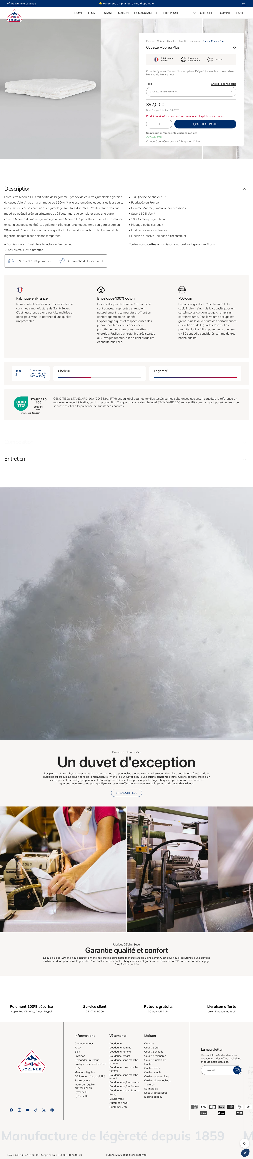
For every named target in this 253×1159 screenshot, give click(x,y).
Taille (191, 83)
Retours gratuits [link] (158, 1006)
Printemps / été (118, 1107)
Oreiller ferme (152, 1068)
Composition (19, 442)
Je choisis (210, 1140)
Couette (149, 1043)
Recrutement (82, 1080)
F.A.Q (78, 1047)
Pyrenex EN (81, 1092)
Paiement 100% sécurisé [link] (31, 1006)
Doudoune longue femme (124, 1090)
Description (17, 188)
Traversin (149, 1084)
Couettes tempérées (189, 41)
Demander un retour (87, 1060)
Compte (225, 13)
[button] (77, 13)
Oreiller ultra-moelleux (157, 1080)
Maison (123, 13)
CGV (77, 1068)
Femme (92, 13)
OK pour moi (236, 1140)
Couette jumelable (155, 1060)
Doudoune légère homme (124, 1082)
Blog (77, 1051)
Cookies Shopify (186, 1115)
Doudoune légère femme (124, 1086)
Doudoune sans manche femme (123, 1069)
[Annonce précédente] (80, 3)
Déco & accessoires (155, 1092)
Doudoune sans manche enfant (123, 1076)
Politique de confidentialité (90, 1064)
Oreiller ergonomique (156, 1076)
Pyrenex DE (81, 1096)
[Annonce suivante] (173, 3)
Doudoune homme (120, 1047)
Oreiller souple (152, 1072)
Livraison (80, 1056)
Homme (78, 13)
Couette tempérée (155, 1056)
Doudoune (115, 1043)
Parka (112, 1094)
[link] (63, 869)
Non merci (184, 1140)
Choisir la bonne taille (223, 83)
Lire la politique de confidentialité (192, 1103)
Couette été (151, 1047)
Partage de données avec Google (195, 1119)
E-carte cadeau (153, 1096)
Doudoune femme (120, 1051)
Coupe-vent (116, 1098)
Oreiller (148, 1064)
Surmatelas (151, 1088)
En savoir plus (126, 792)
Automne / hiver (118, 1102)
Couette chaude (153, 1051)
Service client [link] (94, 1006)
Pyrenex (150, 41)
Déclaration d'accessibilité (90, 1076)
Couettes (171, 41)
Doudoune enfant (119, 1056)
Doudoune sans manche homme (123, 1061)
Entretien (14, 458)
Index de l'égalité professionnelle (85, 1086)
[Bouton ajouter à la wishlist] (234, 47)
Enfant (108, 13)
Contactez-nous (84, 1043)
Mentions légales (85, 1072)
